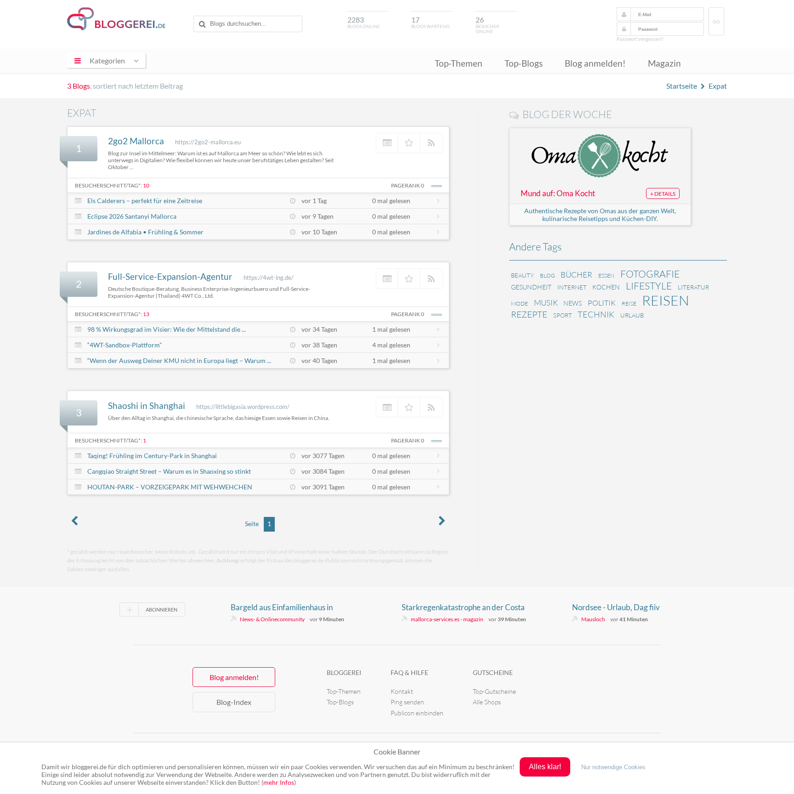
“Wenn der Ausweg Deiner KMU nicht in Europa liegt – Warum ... (179, 360)
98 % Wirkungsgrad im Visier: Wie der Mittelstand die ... (166, 329)
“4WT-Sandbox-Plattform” (124, 345)
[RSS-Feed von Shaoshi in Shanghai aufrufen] (431, 407)
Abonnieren (161, 610)
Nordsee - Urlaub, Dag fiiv (616, 607)
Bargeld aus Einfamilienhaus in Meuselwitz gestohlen (282, 607)
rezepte (529, 314)
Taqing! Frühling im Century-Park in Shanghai (152, 455)
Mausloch (593, 619)
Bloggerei (344, 672)
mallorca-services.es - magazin (447, 619)
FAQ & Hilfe (409, 672)
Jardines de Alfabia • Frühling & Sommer (145, 232)
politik (602, 302)
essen (606, 275)
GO (716, 21)
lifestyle (649, 286)
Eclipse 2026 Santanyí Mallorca (131, 216)
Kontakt (402, 691)
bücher (576, 274)
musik (546, 302)
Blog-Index (233, 702)
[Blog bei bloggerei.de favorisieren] (409, 143)
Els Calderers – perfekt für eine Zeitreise (144, 200)
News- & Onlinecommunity (272, 619)
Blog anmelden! (595, 63)
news (572, 303)
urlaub (632, 315)
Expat (718, 85)
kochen (606, 287)
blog (547, 275)
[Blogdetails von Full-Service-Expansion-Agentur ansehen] (387, 278)
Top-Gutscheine (494, 691)
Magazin (664, 63)
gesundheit (531, 287)
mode (519, 303)
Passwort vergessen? (640, 39)
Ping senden (407, 702)
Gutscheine (493, 672)
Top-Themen (458, 63)
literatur (693, 287)
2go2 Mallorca (136, 141)
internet (572, 287)
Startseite (681, 85)
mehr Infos (278, 782)
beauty (522, 275)
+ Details (662, 193)
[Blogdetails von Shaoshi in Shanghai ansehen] (387, 407)
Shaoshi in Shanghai (146, 405)
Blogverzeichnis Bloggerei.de (116, 18)
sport (562, 315)
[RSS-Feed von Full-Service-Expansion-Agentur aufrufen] (431, 278)
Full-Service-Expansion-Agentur (170, 276)
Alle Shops (487, 702)
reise (629, 303)
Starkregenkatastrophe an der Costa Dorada (463, 607)
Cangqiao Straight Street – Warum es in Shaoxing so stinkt (169, 471)
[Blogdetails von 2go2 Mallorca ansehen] (387, 143)
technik (596, 314)
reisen (665, 300)
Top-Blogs (524, 63)
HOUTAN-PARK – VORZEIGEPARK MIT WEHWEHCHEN (169, 487)
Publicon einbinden (417, 713)
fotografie (650, 274)
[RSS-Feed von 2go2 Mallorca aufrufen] (431, 143)
